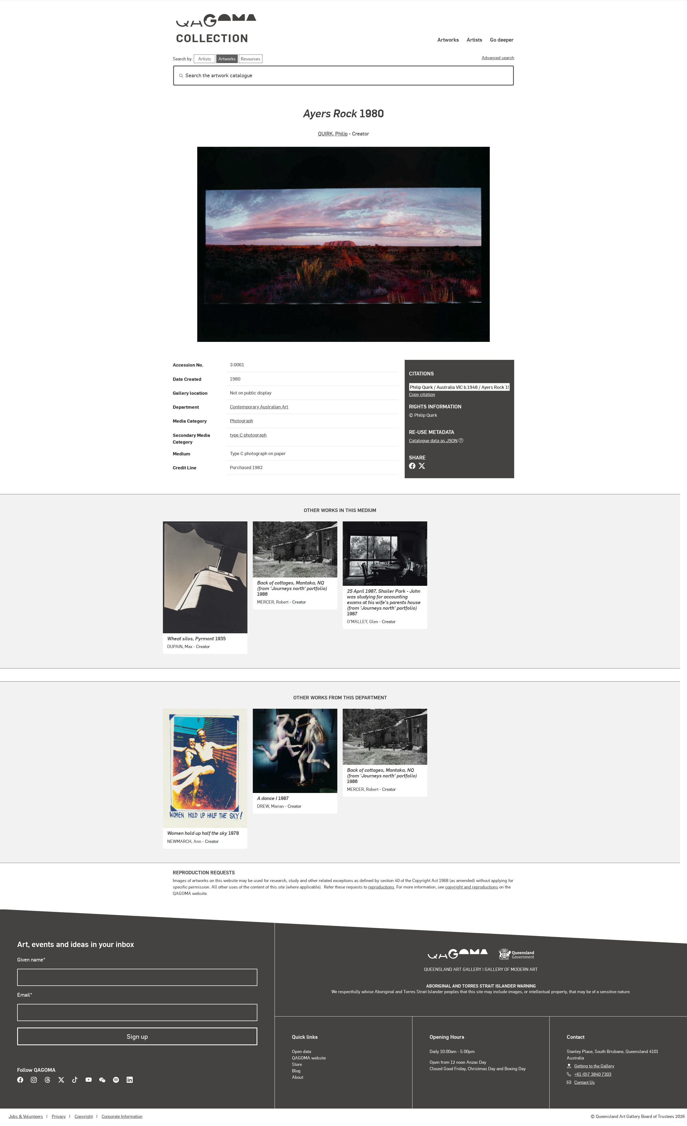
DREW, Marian (270, 806)
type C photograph (248, 435)
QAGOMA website (309, 1058)
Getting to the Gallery (594, 1066)
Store (297, 1064)
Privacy (59, 1116)
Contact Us (584, 1082)
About (297, 1077)
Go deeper (502, 39)
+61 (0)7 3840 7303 (592, 1074)
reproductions (381, 887)
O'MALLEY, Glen (362, 621)
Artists (474, 39)
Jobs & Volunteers (26, 1116)
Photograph (241, 420)
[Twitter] (422, 466)
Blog (296, 1070)
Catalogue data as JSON (433, 440)
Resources (250, 58)
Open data (301, 1051)
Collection (212, 38)
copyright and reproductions (471, 887)
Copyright (84, 1116)
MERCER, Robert (272, 602)
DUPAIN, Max (179, 646)
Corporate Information (122, 1116)
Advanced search (498, 57)
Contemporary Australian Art (259, 407)
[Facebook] (412, 466)
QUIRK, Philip (333, 133)
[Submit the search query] (177, 75)
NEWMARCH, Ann (184, 841)
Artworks (448, 39)
